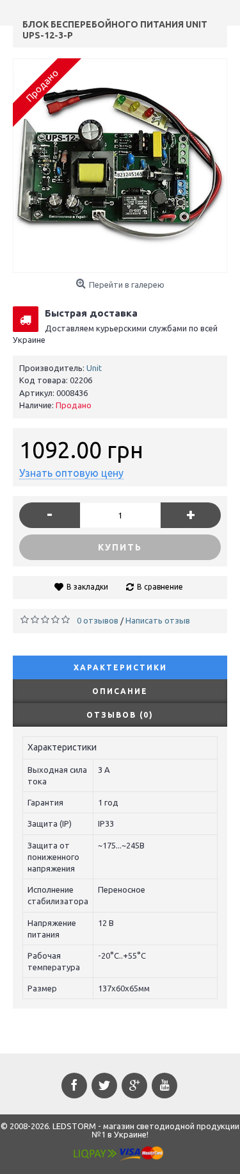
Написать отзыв (157, 620)
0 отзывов (97, 620)
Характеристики (120, 667)
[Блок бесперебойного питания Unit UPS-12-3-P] (120, 165)
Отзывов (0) (120, 715)
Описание (120, 691)
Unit (94, 367)
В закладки (87, 587)
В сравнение (160, 587)
